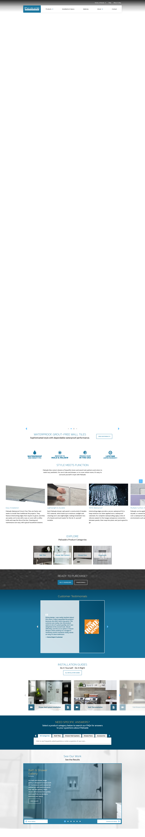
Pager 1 (68, 428)
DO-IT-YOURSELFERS (65, 582)
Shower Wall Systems (72, 736)
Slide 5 (80, 821)
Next (119, 429)
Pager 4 (76, 428)
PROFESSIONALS (80, 582)
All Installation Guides (72, 673)
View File (68, 707)
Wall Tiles (57, 736)
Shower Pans (88, 736)
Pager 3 (74, 428)
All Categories (45, 736)
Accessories (101, 736)
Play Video (31, 707)
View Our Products (104, 436)
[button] (100, 3)
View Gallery (34, 801)
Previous (26, 429)
